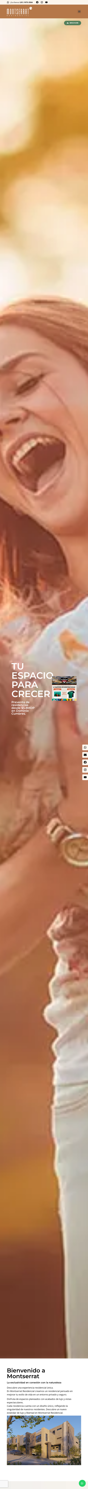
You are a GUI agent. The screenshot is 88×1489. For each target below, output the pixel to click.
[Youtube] (46, 2)
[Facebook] (37, 2)
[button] (79, 11)
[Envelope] (85, 755)
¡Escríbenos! (21, 2)
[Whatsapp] (85, 747)
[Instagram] (42, 2)
